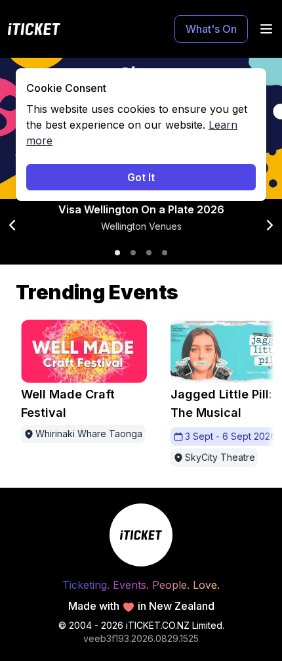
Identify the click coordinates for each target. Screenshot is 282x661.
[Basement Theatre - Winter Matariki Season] (133, 252)
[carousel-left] (13, 225)
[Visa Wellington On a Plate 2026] (117, 252)
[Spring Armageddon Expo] (164, 252)
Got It (141, 177)
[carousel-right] (269, 225)
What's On (211, 28)
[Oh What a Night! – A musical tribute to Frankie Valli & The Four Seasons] (148, 252)
